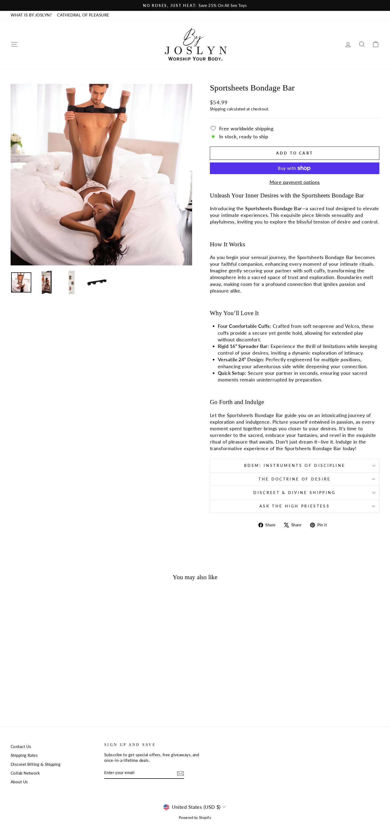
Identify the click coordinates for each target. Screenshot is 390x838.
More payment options (295, 182)
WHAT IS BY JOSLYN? (31, 14)
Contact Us (21, 746)
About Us (19, 781)
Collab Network (25, 773)
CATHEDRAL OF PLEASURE (83, 14)
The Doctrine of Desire (294, 479)
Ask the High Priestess (294, 506)
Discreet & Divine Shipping (294, 492)
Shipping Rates (24, 755)
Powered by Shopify (195, 818)
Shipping (218, 108)
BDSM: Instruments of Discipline (294, 465)
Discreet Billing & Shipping (35, 764)
